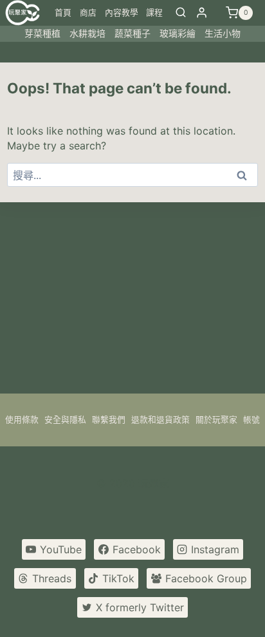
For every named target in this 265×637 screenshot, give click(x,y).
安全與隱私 (65, 419)
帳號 (251, 419)
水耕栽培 (87, 33)
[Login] (202, 12)
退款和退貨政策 (160, 419)
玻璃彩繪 (178, 33)
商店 (88, 12)
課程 (154, 12)
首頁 (63, 12)
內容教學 (121, 12)
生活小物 (223, 33)
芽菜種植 (42, 33)
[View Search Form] (181, 13)
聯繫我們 (108, 419)
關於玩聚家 (216, 419)
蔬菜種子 (132, 33)
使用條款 (22, 419)
